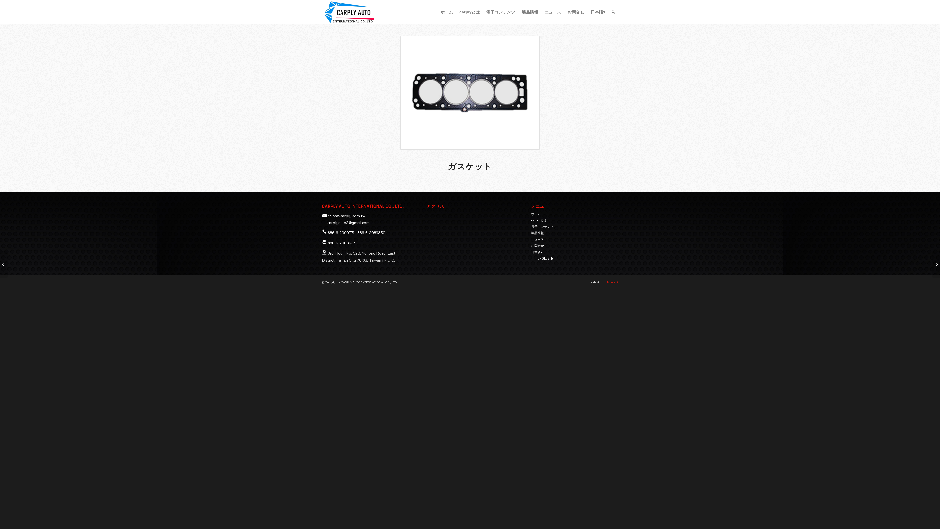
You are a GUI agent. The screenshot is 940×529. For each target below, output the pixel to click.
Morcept (612, 282)
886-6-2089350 (371, 232)
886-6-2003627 (341, 242)
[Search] (613, 12)
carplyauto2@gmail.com (348, 222)
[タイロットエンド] (936, 264)
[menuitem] (446, 12)
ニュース (537, 239)
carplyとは (539, 220)
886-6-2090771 (341, 232)
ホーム (536, 214)
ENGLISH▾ (545, 258)
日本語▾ (536, 252)
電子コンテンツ (542, 226)
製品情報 (537, 233)
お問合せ (537, 246)
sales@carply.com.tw (346, 215)
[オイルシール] (4, 264)
